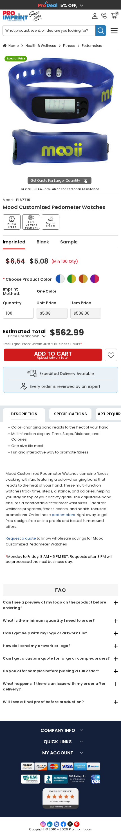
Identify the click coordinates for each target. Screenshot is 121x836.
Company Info (58, 730)
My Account (57, 753)
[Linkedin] (50, 824)
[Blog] (56, 824)
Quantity (12, 303)
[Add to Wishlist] (113, 352)
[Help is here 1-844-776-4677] (104, 16)
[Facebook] (63, 824)
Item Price (80, 303)
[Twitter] (70, 824)
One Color (47, 291)
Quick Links (58, 741)
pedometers (64, 514)
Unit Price (46, 303)
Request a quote (21, 538)
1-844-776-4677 (46, 189)
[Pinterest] (77, 824)
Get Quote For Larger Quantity (55, 180)
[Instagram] (43, 824)
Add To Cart (53, 355)
